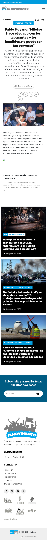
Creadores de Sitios (30, 537)
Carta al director (11, 473)
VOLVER (40, 20)
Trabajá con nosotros (13, 484)
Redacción (8, 470)
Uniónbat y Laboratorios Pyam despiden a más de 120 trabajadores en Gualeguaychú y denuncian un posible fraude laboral (22, 298)
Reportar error (10, 477)
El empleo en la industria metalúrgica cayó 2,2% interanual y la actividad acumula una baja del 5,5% (19, 244)
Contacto (8, 480)
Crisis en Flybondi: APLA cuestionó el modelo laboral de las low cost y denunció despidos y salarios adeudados (23, 352)
